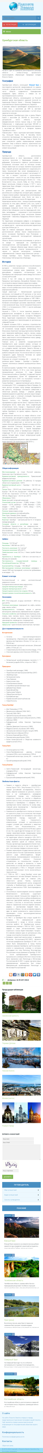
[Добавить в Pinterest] (30, 974)
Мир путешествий (10, 1190)
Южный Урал (34, 85)
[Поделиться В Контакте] (38, 974)
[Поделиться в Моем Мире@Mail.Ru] (22, 974)
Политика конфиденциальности (13, 1437)
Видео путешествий (11, 1195)
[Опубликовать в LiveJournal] (18, 974)
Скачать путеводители (12, 1200)
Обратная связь (7, 1445)
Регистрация (11, 24)
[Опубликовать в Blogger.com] (10, 974)
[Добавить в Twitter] (34, 974)
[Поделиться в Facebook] (14, 974)
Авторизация (30, 24)
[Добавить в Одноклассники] (26, 974)
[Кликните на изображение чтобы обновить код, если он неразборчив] (11, 1164)
